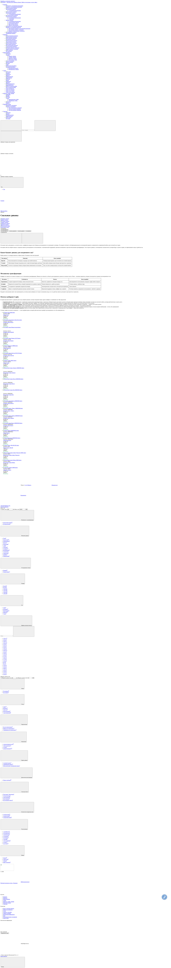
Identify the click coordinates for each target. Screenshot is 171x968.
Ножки (22, 688)
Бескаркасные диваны (14, 69)
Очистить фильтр (4, 506)
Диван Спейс (6, 363)
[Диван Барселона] (86, 438)
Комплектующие (7, 104)
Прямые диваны (12, 56)
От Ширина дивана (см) (6, 677)
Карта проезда (4, 956)
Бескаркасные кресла (13, 68)
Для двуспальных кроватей (15, 110)
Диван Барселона (7, 440)
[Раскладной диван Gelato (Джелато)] (86, 452)
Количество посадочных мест (27, 811)
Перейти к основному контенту (8, 1)
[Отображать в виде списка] (32, 238)
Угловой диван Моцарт (8, 332)
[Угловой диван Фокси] (86, 320)
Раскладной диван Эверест (9, 372)
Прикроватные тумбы (14, 99)
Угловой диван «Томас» (8, 410)
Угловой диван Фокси (8, 322)
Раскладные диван (13, 59)
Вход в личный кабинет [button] (8, 908)
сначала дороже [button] (21, 231)
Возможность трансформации (27, 519)
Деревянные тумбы (13, 100)
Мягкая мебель (6, 52)
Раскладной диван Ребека (9, 462)
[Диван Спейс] (86, 360)
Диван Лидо (6, 314)
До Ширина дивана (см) (21, 677)
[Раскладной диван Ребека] (86, 460)
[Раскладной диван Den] (86, 390)
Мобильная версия (25, 881)
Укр (4, 189)
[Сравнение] (11, 136)
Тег (22, 605)
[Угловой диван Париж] (86, 338)
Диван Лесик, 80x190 (8, 447)
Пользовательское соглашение (10, 917)
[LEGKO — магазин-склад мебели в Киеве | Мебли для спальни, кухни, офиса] (7, 870)
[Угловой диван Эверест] (86, 415)
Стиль (22, 704)
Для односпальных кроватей (15, 107)
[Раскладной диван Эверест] (86, 368)
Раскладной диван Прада (9, 383)
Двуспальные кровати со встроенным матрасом (19, 28)
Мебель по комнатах (7, 909)
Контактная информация (8, 914)
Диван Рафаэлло (7, 348)
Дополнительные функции (26, 777)
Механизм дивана (25, 535)
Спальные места (24, 791)
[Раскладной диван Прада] (86, 379)
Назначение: (23, 495)
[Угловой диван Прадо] (86, 423)
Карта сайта (6, 918)
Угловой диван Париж (8, 340)
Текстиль (5, 111)
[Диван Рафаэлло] (86, 345)
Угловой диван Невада (8, 403)
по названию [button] (28, 231)
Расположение (24, 829)
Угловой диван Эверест (8, 418)
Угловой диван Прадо (8, 425)
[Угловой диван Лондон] (86, 353)
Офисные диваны (13, 58)
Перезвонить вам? (4, 933)
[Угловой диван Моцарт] (86, 327)
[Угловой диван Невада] (86, 401)
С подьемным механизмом (15, 10)
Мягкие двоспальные (13, 25)
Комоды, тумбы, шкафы (8, 93)
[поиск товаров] (11, 125)
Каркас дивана (24, 760)
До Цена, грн (16, 509)
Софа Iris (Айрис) (7, 470)
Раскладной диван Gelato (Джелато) (11, 455)
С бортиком (11, 19)
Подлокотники (24, 724)
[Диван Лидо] (86, 312)
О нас (4, 911)
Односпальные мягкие (14, 22)
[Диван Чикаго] (86, 430)
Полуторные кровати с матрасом (16, 29)
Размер (22, 583)
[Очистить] (45, 125)
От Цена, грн (4, 509)
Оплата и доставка (7, 912)
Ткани (4, 70)
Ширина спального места (26, 625)
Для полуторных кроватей (15, 109)
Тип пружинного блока (25, 567)
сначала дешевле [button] (12, 231)
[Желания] (85, 148)
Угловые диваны (12, 57)
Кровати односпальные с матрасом (17, 31)
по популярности (4, 229)
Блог (4, 915)
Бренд (22, 855)
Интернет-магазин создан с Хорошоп (9, 883)
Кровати (5, 4)
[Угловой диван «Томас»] (86, 408)
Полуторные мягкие (13, 23)
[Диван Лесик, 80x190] (86, 445)
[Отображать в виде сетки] (11, 238)
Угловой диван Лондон (8, 355)
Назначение (23, 741)
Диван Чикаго (6, 433)
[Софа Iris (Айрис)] (86, 467)
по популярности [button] (4, 231)
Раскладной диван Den (8, 394)
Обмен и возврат (7, 913)
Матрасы (5, 34)
